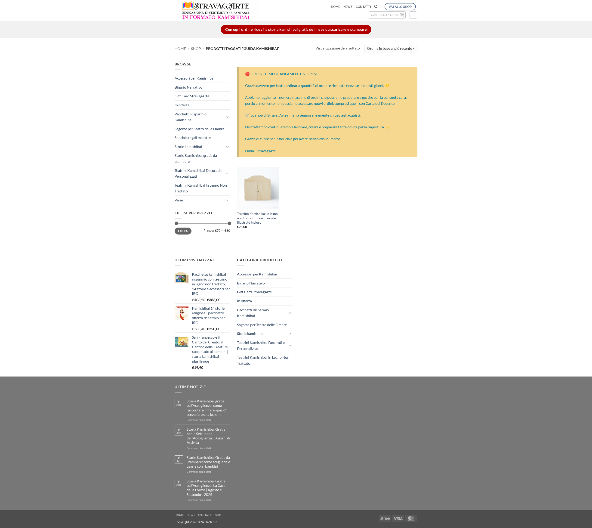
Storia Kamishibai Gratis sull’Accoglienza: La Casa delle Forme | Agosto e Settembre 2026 (206, 488)
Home (335, 7)
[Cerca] (376, 6)
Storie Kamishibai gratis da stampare (196, 158)
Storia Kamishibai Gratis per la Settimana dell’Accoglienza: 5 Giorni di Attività (208, 436)
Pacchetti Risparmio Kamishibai (191, 116)
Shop (196, 48)
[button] (387, 15)
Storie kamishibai (188, 146)
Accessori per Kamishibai (194, 78)
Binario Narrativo (188, 87)
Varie (179, 200)
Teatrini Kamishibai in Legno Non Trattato (201, 188)
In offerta (182, 105)
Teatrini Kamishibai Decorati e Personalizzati (198, 173)
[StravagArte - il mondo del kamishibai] (238, 10)
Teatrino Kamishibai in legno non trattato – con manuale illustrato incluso (257, 218)
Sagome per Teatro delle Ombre (199, 129)
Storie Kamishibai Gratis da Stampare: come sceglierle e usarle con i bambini (208, 461)
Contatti (363, 7)
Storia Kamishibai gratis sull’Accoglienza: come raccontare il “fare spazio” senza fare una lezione (207, 408)
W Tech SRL (209, 522)
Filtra (183, 231)
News (347, 7)
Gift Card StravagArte (192, 96)
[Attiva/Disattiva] (227, 117)
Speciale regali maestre (193, 137)
